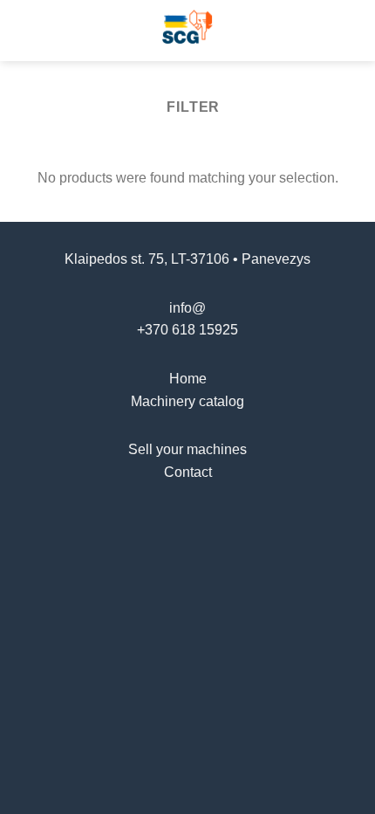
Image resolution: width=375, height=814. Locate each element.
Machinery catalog (187, 401)
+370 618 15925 (187, 329)
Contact (188, 472)
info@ (187, 307)
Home (188, 378)
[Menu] (23, 30)
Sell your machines (187, 449)
